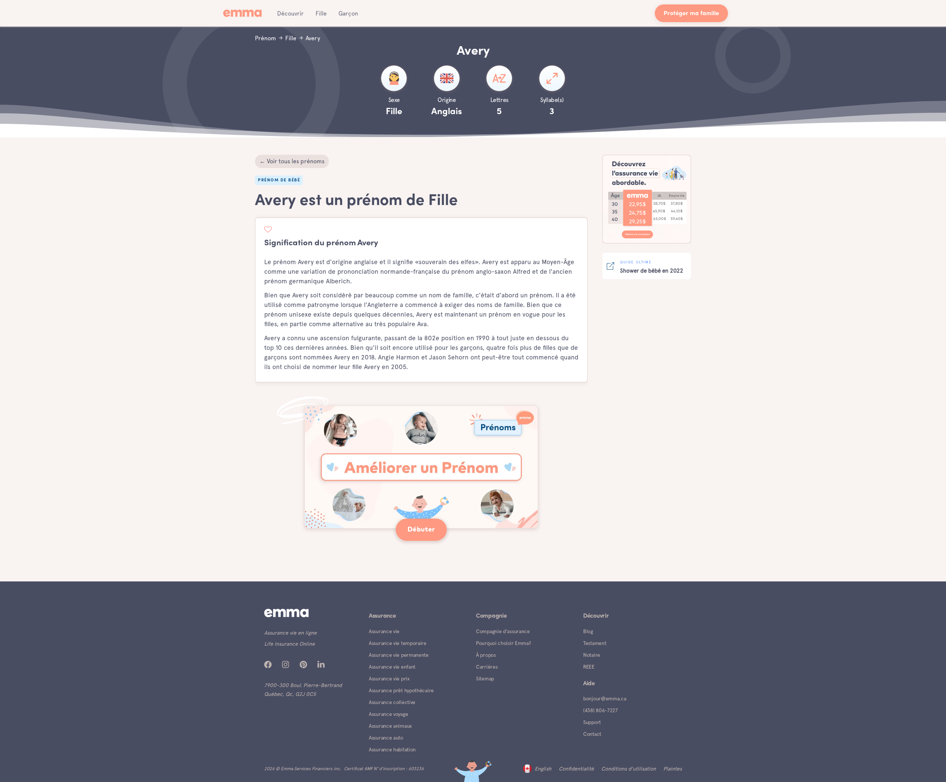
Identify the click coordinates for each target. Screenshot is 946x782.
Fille (321, 13)
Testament (594, 643)
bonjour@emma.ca (604, 698)
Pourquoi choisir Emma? (503, 643)
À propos (486, 655)
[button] (290, 13)
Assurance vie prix (389, 679)
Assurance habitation (392, 749)
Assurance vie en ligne (290, 633)
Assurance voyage (388, 714)
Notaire (591, 655)
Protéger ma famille (691, 14)
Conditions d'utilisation (628, 769)
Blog (588, 631)
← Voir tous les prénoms (291, 161)
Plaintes (672, 769)
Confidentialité (576, 769)
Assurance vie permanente (399, 655)
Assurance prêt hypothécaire (401, 690)
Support (592, 722)
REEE (589, 667)
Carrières (486, 667)
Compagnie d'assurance (503, 631)
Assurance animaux (390, 726)
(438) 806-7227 (600, 710)
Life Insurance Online (289, 644)
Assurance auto (386, 738)
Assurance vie (384, 631)
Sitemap (485, 679)
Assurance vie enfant (392, 667)
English (543, 769)
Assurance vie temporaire (397, 643)
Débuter (421, 529)
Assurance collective (392, 702)
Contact (592, 734)
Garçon (348, 13)
